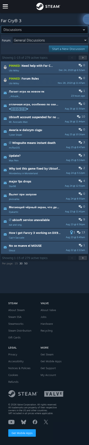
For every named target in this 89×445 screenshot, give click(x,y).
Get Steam (47, 354)
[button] (44, 67)
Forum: (6, 40)
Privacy (12, 354)
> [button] (83, 57)
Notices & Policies (19, 368)
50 (26, 263)
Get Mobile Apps (22, 433)
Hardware (47, 323)
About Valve (48, 310)
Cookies (13, 375)
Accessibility (16, 361)
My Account (48, 375)
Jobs (43, 317)
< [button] (72, 57)
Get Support (48, 368)
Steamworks (15, 323)
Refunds (13, 381)
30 (21, 263)
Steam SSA (15, 317)
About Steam (16, 310)
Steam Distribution (19, 330)
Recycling (47, 330)
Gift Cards (14, 337)
